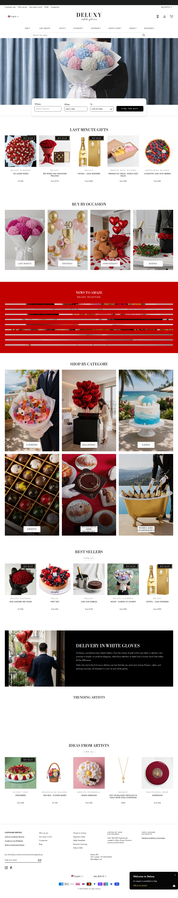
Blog (40, 844)
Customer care (10, 7)
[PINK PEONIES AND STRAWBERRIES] (89, 324)
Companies (55, 7)
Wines (132, 28)
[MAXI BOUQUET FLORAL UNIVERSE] (89, 339)
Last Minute (44, 28)
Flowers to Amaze (79, 833)
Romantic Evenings (80, 844)
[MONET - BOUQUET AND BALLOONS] (89, 309)
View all (89, 558)
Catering (95, 28)
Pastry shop (114, 28)
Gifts (61, 28)
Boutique (148, 28)
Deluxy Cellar (78, 848)
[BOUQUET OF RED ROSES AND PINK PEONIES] (89, 334)
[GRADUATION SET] (89, 319)
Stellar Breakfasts (79, 840)
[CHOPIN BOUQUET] (89, 314)
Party (27, 28)
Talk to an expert (140, 885)
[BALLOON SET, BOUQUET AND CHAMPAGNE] (89, 345)
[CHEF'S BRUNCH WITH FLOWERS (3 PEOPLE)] (89, 329)
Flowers (78, 28)
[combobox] (89, 35)
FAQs (46, 7)
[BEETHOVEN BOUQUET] (89, 304)
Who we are (22, 7)
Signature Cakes (79, 837)
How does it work (35, 7)
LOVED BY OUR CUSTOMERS (114, 833)
